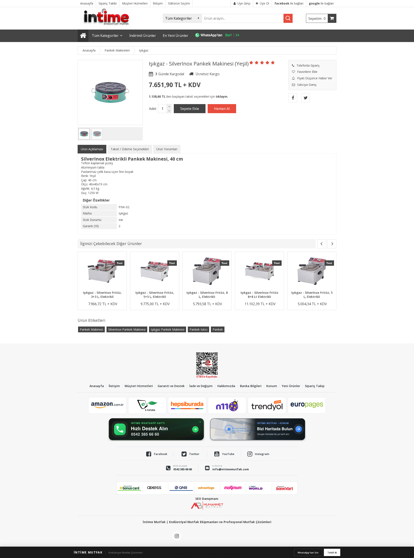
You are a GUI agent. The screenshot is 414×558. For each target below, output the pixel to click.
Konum (271, 386)
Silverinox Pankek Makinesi (127, 329)
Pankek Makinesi (91, 329)
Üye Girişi (243, 3)
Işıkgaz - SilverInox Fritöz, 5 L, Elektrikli (311, 295)
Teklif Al (332, 552)
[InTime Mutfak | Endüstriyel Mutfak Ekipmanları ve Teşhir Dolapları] (108, 27)
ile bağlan (288, 3)
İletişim (114, 386)
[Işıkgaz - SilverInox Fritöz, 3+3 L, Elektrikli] (102, 271)
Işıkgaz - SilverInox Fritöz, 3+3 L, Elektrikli (102, 295)
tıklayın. (222, 96)
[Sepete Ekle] (189, 108)
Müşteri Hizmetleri (139, 386)
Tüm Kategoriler (105, 35)
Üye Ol (264, 3)
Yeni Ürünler (291, 386)
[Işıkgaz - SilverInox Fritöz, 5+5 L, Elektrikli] (154, 271)
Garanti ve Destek (171, 386)
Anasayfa (96, 386)
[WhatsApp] (219, 36)
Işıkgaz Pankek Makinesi (167, 329)
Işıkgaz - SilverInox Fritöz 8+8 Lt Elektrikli (259, 295)
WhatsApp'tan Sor (308, 552)
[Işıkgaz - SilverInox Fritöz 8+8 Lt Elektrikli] (259, 271)
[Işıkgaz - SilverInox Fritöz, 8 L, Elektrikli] (207, 271)
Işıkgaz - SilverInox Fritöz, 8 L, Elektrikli (207, 295)
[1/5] (251, 62)
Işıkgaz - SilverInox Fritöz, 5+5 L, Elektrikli (154, 295)
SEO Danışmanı (206, 499)
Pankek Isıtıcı (198, 329)
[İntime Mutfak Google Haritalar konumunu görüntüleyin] (257, 429)
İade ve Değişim (201, 386)
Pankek (218, 329)
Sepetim (317, 18)
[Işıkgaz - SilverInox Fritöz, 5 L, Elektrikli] (312, 271)
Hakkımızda (226, 386)
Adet (152, 108)
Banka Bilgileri (251, 386)
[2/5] (254, 62)
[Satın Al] (222, 108)
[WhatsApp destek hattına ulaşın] (156, 429)
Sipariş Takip (315, 386)
